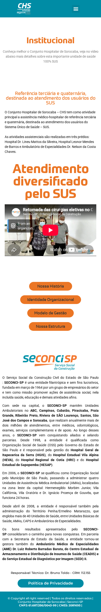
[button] (76, 9)
